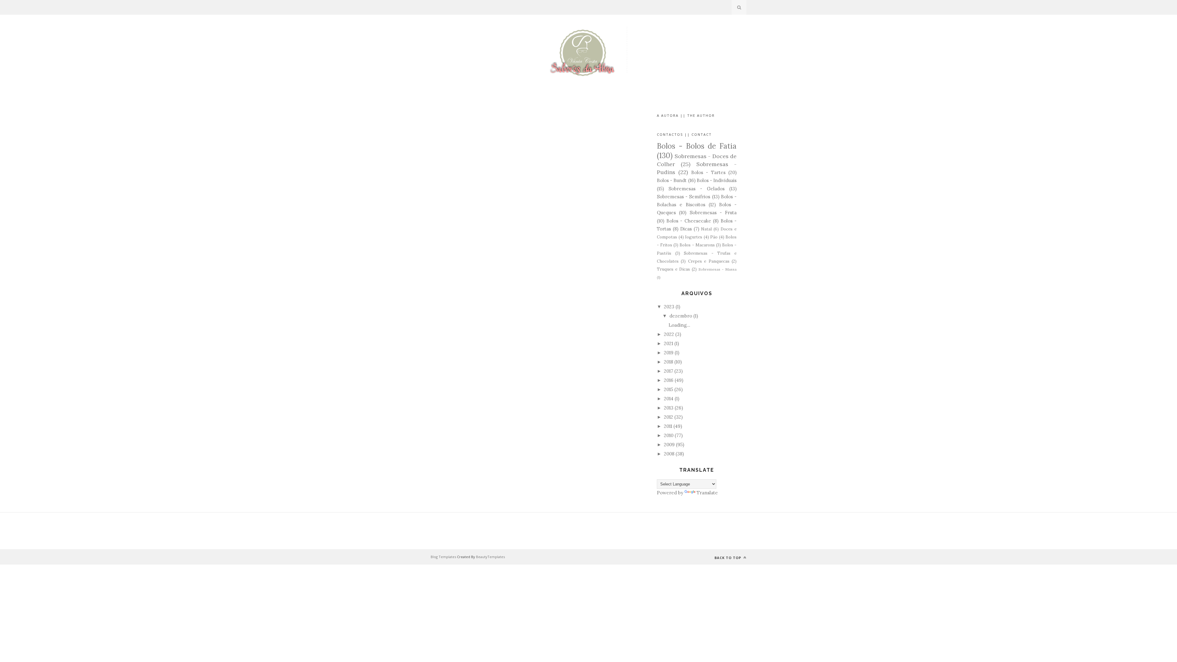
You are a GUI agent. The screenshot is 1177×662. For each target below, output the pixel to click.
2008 (669, 454)
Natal (706, 229)
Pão (714, 237)
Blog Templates (443, 556)
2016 (668, 380)
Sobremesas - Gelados (696, 189)
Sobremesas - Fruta (713, 212)
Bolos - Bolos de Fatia (697, 146)
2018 (668, 362)
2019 (668, 353)
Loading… (679, 325)
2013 (668, 408)
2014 (668, 398)
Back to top (728, 557)
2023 (669, 307)
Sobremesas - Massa (718, 269)
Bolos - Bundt (672, 180)
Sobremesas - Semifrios (683, 197)
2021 (668, 343)
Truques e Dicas (673, 269)
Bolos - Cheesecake (688, 221)
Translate (707, 493)
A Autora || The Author (686, 115)
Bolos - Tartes (708, 172)
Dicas (686, 229)
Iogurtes (693, 237)
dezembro (680, 316)
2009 (669, 444)
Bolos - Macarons (697, 245)
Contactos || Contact (684, 134)
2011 (668, 426)
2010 (668, 435)
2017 (668, 371)
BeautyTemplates (490, 556)
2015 (668, 389)
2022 (669, 334)
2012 (668, 417)
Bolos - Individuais (717, 180)
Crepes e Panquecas (708, 261)
